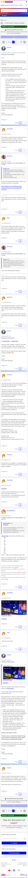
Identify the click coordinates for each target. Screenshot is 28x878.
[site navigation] (1, 2)
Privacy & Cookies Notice (6, 864)
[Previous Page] (3, 42)
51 (3, 322)
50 (3, 288)
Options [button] (2, 20)
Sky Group (3, 866)
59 (3, 758)
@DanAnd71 (15, 341)
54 (3, 471)
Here (7, 579)
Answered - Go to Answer (14, 26)
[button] (26, 47)
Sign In (26, 2)
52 (3, 365)
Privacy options (4, 862)
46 (3, 119)
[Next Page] (24, 42)
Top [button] (15, 860)
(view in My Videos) (6, 615)
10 (21, 42)
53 (3, 445)
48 (3, 209)
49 (3, 237)
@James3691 (6, 341)
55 (3, 501)
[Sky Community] (8, 2)
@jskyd (5, 168)
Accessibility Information (22, 864)
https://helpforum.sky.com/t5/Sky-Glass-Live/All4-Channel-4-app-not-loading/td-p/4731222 (11, 188)
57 (3, 623)
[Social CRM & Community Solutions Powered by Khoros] (23, 875)
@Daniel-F (4, 488)
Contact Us (24, 865)
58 (3, 646)
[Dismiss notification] (26, 5)
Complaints (3, 865)
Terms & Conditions (23, 862)
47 (3, 147)
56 (3, 583)
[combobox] (13, 10)
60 (3, 791)
